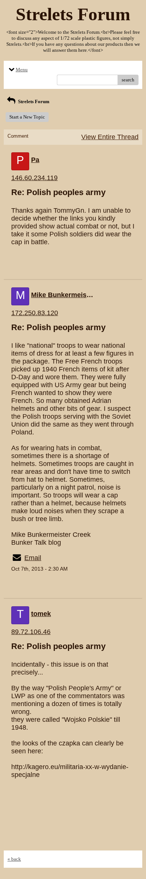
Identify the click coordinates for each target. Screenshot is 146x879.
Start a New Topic (27, 117)
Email (32, 558)
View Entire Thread (110, 137)
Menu (22, 69)
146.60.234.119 (34, 178)
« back (14, 859)
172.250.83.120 (34, 313)
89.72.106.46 (31, 632)
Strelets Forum (33, 101)
